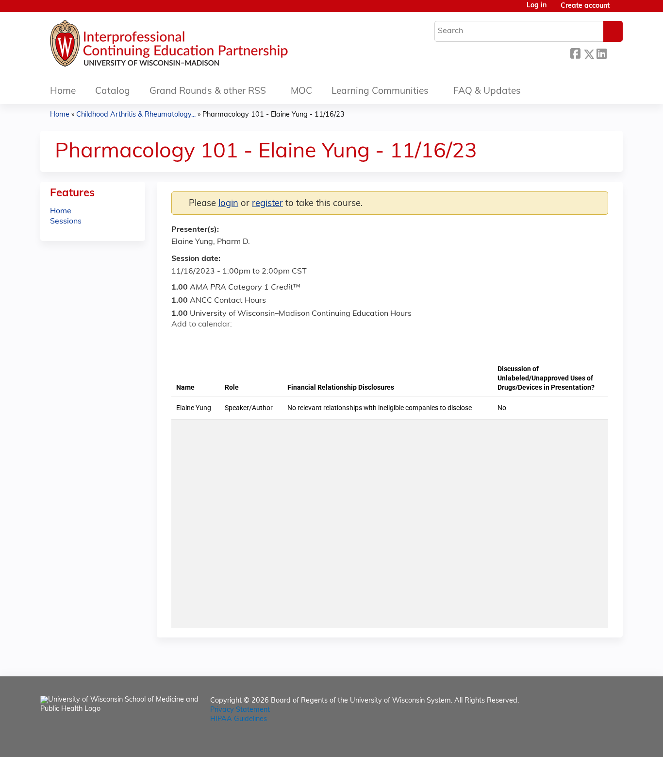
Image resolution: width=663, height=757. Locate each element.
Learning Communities (380, 91)
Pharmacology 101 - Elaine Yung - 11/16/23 (273, 115)
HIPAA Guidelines (238, 719)
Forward (614, 53)
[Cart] (620, 9)
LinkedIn (601, 53)
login (228, 203)
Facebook (575, 53)
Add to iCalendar (225, 341)
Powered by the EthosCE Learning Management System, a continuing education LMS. (588, 741)
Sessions (66, 221)
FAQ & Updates (487, 91)
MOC (301, 91)
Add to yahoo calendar (203, 341)
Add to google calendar (181, 341)
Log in (537, 5)
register (267, 203)
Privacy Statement (240, 710)
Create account (585, 6)
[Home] (198, 46)
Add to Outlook (248, 341)
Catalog (112, 91)
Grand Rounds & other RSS (207, 91)
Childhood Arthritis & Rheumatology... (136, 115)
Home (63, 91)
